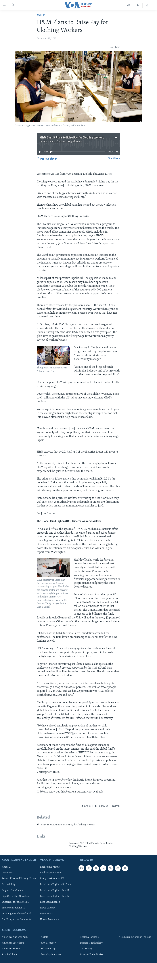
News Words (47, 913)
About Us (6, 867)
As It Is (41, 15)
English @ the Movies (51, 873)
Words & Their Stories (91, 954)
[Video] (138, 5)
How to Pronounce (49, 919)
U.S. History (86, 949)
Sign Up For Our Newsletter (16, 896)
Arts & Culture (9, 954)
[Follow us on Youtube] (96, 868)
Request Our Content (13, 890)
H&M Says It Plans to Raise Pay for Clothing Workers (72, 137)
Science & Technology (91, 943)
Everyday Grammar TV (52, 878)
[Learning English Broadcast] (128, 5)
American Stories (11, 949)
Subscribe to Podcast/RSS (15, 902)
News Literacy (47, 908)
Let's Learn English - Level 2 (54, 896)
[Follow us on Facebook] (81, 868)
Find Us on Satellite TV (13, 908)
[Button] (115, 47)
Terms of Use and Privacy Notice (19, 878)
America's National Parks (15, 937)
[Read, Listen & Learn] (147, 5)
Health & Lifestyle (89, 937)
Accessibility (8, 884)
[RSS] (110, 868)
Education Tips (49, 949)
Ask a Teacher (48, 943)
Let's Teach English (50, 902)
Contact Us (7, 873)
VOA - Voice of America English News (62, 141)
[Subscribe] (125, 868)
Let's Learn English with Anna (55, 884)
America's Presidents (13, 943)
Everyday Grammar (51, 954)
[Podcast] (118, 868)
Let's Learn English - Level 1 (54, 890)
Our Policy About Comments (16, 919)
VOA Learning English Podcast (135, 937)
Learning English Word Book (17, 913)
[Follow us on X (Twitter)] (89, 868)
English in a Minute (50, 867)
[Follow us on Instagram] (103, 868)
